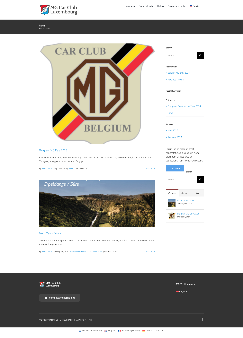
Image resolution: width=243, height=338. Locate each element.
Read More (150, 169)
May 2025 (173, 130)
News (70, 169)
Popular (172, 193)
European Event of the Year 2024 (83, 252)
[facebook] (202, 319)
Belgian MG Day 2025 (53, 150)
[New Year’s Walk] (172, 201)
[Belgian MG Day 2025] (172, 214)
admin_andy (47, 169)
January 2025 (175, 137)
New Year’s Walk (50, 233)
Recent (184, 193)
